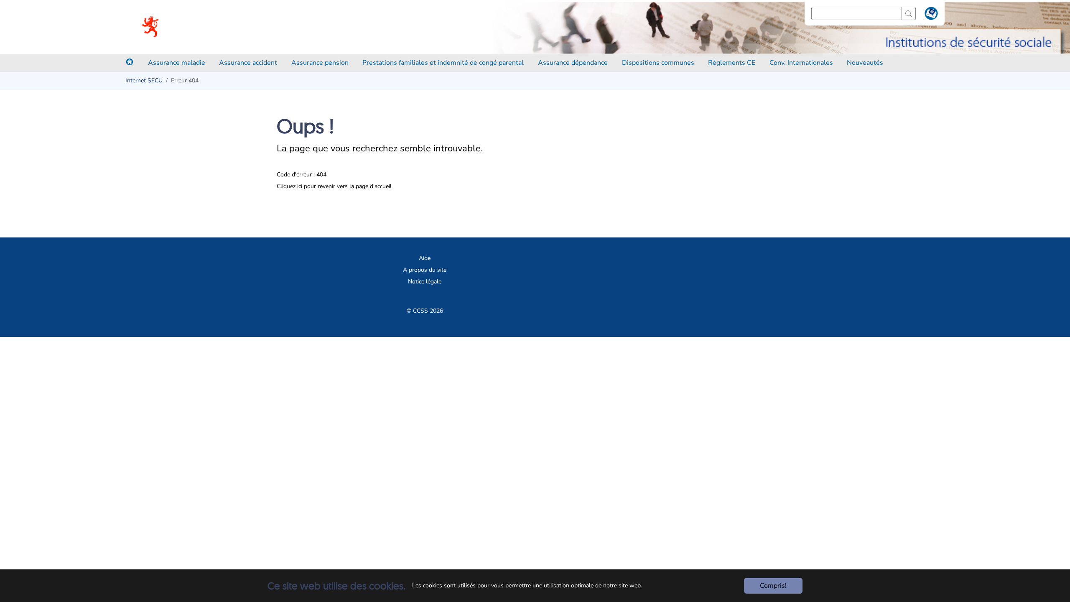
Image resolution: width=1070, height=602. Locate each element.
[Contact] (930, 15)
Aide (425, 258)
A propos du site (424, 270)
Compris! (773, 585)
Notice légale (424, 282)
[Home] (129, 61)
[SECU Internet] (150, 27)
